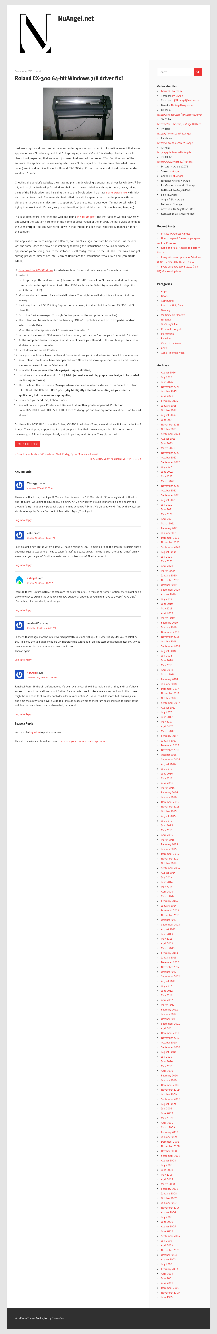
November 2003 (170, 1250)
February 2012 (169, 1009)
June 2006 (167, 1221)
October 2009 (169, 1094)
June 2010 (167, 1061)
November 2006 (170, 1207)
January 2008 (169, 1193)
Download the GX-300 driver (36, 270)
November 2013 (170, 915)
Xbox (164, 348)
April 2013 (167, 943)
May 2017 (166, 721)
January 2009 (169, 1136)
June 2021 (167, 509)
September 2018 (170, 646)
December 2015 (170, 802)
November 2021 (170, 485)
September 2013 (170, 924)
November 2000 (170, 1292)
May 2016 (167, 778)
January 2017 (168, 740)
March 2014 (168, 896)
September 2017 (170, 702)
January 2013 (168, 957)
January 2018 (169, 684)
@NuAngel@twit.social (186, 100)
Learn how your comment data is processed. (83, 741)
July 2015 (166, 820)
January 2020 (169, 575)
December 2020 (170, 537)
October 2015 (168, 811)
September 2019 (170, 589)
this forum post (86, 217)
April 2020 (167, 566)
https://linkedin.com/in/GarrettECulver (179, 114)
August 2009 (168, 1103)
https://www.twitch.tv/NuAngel (175, 161)
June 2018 (167, 660)
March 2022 (168, 481)
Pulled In (166, 338)
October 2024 (168, 410)
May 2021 (166, 514)
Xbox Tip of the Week (173, 352)
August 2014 (168, 872)
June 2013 (167, 934)
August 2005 (168, 1226)
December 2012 (170, 962)
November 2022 (170, 452)
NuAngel (32, 578)
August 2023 (168, 438)
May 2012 (166, 995)
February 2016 (169, 792)
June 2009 (167, 1113)
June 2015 (167, 825)
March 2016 (168, 787)
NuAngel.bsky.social (182, 105)
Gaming (165, 310)
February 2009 (169, 1132)
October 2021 (168, 490)
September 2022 (170, 462)
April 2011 (167, 1028)
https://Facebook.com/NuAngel (175, 142)
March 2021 (168, 523)
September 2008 (170, 1155)
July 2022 (166, 466)
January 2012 (168, 1014)
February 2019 (169, 622)
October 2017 (168, 698)
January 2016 (169, 797)
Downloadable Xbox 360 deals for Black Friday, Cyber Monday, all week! (57, 454)
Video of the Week (171, 343)
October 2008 (169, 1151)
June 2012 (167, 990)
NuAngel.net (76, 18)
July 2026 (166, 377)
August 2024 (168, 415)
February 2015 (169, 844)
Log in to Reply (23, 520)
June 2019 (167, 603)
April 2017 (167, 726)
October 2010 (169, 1042)
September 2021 (170, 495)
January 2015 (168, 849)
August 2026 (168, 372)
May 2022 (166, 476)
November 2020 (170, 542)
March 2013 (168, 948)
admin (39, 71)
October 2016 (169, 754)
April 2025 (167, 396)
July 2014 (166, 877)
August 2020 (168, 551)
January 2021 (168, 533)
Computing (167, 300)
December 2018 (170, 632)
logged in (34, 732)
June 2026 (167, 382)
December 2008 (170, 1141)
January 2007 (169, 1202)
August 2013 (168, 929)
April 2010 (167, 1070)
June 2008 (167, 1169)
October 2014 (168, 863)
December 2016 (170, 745)
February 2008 (169, 1188)
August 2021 (168, 500)
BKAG (164, 296)
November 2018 (170, 636)
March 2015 (168, 839)
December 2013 (170, 910)
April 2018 (167, 669)
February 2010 (169, 1075)
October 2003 (169, 1254)
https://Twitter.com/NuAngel (174, 133)
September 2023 (170, 433)
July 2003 (166, 1264)
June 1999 (167, 1297)
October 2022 (168, 457)
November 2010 (170, 1037)
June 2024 (167, 419)
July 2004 (166, 1240)
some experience (116, 192)
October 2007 (169, 1198)
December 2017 (170, 688)
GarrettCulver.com (171, 91)
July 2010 (166, 1056)
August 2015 (168, 816)
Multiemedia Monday (173, 315)
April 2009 (167, 1122)
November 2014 (170, 858)
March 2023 (168, 448)
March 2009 (168, 1127)
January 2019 (168, 627)
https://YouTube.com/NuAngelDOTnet (179, 124)
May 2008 (167, 1174)
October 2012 (168, 971)
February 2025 (169, 400)
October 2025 (168, 391)
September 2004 (170, 1236)
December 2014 (170, 853)
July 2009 (166, 1108)
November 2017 (170, 693)
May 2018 (167, 665)
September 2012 (170, 976)
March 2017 (168, 731)
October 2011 (168, 1018)
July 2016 (166, 768)
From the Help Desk (27, 444)
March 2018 (168, 674)
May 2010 (167, 1066)
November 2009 (170, 1089)
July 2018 (166, 655)
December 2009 (170, 1085)
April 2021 (167, 518)
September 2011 (170, 1023)
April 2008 (167, 1179)
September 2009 (170, 1099)
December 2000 (170, 1287)
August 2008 (168, 1160)
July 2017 (166, 712)
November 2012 (170, 967)
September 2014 (170, 868)
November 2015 (170, 806)
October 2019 (168, 584)
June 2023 (167, 443)
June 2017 (167, 717)
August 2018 (168, 651)
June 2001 (167, 1278)
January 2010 (169, 1080)
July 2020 (166, 556)
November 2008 (170, 1146)
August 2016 (168, 764)
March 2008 (168, 1184)
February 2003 (169, 1269)
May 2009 (167, 1118)
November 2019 (170, 580)
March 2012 (168, 1004)
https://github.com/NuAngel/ (174, 152)
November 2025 (170, 386)
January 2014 (168, 905)
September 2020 (170, 547)
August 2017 (168, 707)
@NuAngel (177, 95)
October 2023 (168, 429)
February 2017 (169, 735)
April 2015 (167, 835)
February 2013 (169, 953)
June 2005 (167, 1231)
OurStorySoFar (169, 324)
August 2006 (168, 1212)
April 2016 (167, 783)
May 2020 (167, 561)
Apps (164, 291)
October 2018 (169, 641)
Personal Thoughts (171, 329)
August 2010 (168, 1051)
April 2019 (167, 613)
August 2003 (168, 1259)
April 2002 (167, 1273)
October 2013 (168, 919)
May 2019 (166, 608)
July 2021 (166, 504)
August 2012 (168, 981)
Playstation (167, 333)
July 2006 (166, 1217)
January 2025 (168, 405)
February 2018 (169, 679)
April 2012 (167, 1000)
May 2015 (166, 830)
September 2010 (170, 1047)
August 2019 (168, 594)
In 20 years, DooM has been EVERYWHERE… (114, 458)
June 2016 (167, 773)
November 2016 (170, 750)
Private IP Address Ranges (175, 233)
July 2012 (166, 985)
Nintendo (166, 319)
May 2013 (166, 938)
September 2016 (170, 759)
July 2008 (166, 1165)
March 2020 (168, 570)
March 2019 (168, 617)
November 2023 (170, 424)
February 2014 (169, 900)
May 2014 (166, 886)
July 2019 (166, 599)
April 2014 (167, 891)
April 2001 (167, 1283)
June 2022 (167, 471)
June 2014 (167, 882)
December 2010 (170, 1033)
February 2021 (169, 528)
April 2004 (167, 1245)
